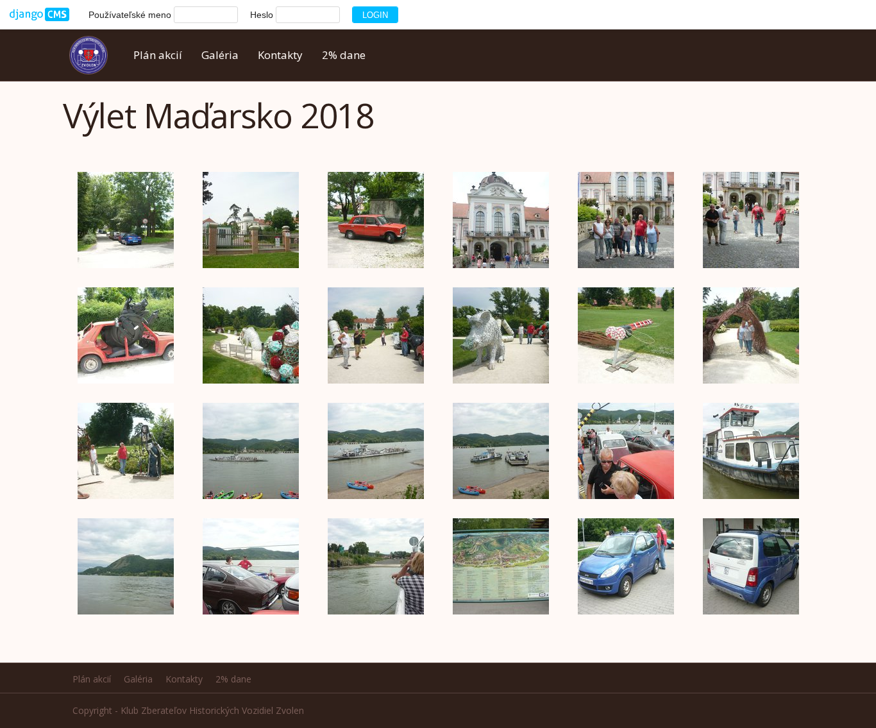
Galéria (220, 54)
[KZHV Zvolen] (93, 55)
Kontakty (280, 54)
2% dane (344, 54)
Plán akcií (157, 54)
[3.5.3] (39, 15)
